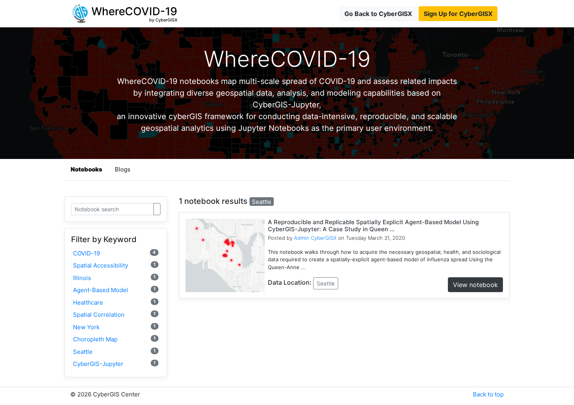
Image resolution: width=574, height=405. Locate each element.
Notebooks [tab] (86, 169)
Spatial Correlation (114, 314)
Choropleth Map (114, 339)
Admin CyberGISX (315, 238)
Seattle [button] (326, 283)
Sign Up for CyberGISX (458, 14)
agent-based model (114, 290)
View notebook (475, 285)
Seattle (114, 351)
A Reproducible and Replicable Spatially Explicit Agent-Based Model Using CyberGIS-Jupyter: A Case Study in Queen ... (373, 225)
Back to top (488, 394)
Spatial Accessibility (114, 265)
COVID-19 (114, 253)
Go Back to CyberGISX (378, 14)
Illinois (114, 278)
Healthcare (114, 302)
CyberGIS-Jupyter (114, 364)
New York (114, 327)
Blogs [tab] (122, 169)
